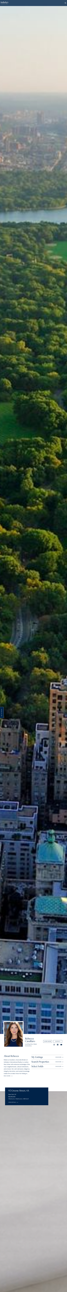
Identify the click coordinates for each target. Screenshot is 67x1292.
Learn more (47, 1041)
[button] (54, 1044)
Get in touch (1, 712)
